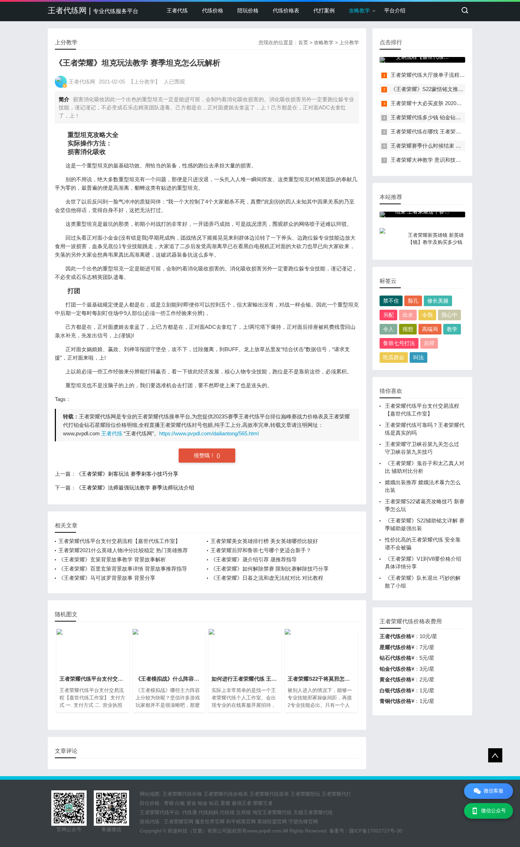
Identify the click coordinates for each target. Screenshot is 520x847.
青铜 (169, 803)
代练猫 (227, 812)
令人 (388, 329)
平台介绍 (394, 10)
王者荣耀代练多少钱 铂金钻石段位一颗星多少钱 (447, 117)
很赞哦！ (205, 455)
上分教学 (349, 42)
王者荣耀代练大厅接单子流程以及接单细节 (441, 75)
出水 (408, 315)
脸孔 (413, 301)
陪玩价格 (248, 10)
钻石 (214, 803)
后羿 (429, 343)
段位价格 (150, 803)
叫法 (418, 357)
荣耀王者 (263, 803)
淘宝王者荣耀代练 (272, 812)
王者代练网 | (93, 10)
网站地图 (150, 794)
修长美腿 (438, 301)
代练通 (189, 812)
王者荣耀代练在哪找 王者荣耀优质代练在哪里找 (447, 131)
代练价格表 (286, 10)
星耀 (225, 803)
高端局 (430, 329)
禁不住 (391, 301)
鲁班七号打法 (399, 343)
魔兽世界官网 (210, 821)
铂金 (203, 803)
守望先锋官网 (303, 821)
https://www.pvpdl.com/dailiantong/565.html (209, 433)
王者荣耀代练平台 (159, 812)
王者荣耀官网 (178, 821)
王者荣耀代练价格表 (225, 794)
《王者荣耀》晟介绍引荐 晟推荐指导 (253, 559)
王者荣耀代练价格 (182, 794)
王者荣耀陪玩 (305, 794)
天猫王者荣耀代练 (313, 812)
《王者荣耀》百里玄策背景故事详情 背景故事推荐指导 (122, 569)
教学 (452, 329)
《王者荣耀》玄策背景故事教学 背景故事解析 (112, 559)
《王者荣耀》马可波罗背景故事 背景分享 (106, 578)
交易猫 (243, 812)
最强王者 (242, 803)
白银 (180, 803)
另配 (388, 315)
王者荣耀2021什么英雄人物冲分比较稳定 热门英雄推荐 (123, 550)
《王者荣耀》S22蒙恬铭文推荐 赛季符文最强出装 (449, 89)
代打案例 (324, 10)
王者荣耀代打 (336, 794)
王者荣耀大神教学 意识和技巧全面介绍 (436, 160)
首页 (303, 42)
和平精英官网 (241, 821)
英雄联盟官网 (272, 821)
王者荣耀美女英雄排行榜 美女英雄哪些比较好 (264, 541)
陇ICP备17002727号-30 (375, 831)
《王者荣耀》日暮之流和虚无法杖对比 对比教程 (266, 578)
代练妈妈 (208, 812)
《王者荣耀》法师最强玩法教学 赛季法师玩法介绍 (135, 488)
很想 (408, 329)
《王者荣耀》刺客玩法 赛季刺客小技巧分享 (127, 474)
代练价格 (212, 10)
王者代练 (177, 10)
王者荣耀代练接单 (269, 794)
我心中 (449, 315)
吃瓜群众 (393, 357)
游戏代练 (150, 821)
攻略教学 (359, 10)
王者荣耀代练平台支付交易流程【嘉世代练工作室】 (119, 541)
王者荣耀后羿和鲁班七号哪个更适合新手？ (260, 550)
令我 (427, 315)
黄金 (191, 803)
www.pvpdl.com (264, 831)
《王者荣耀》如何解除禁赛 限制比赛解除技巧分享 (269, 569)
